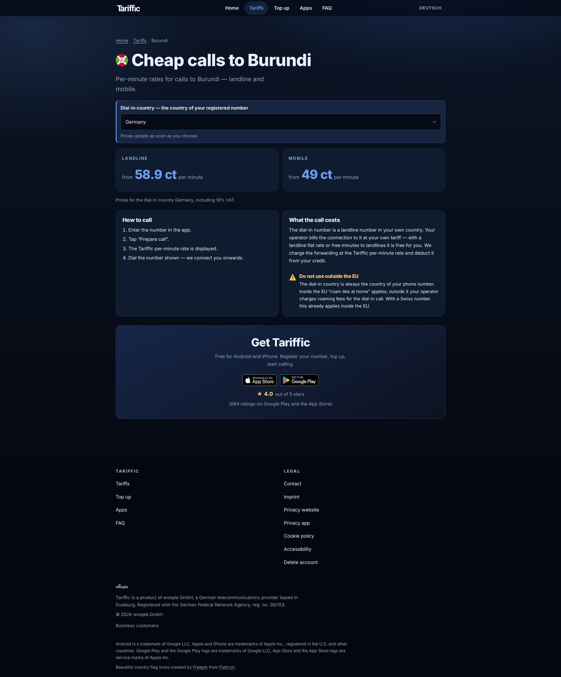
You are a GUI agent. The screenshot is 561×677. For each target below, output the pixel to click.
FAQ (327, 8)
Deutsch (432, 9)
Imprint (291, 497)
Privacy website (301, 510)
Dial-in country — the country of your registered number (184, 108)
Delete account (301, 562)
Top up (281, 8)
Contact (292, 483)
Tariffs (256, 8)
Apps (306, 8)
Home (232, 8)
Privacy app (297, 523)
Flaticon (227, 667)
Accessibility (297, 549)
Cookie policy (299, 536)
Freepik (200, 667)
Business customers (137, 625)
